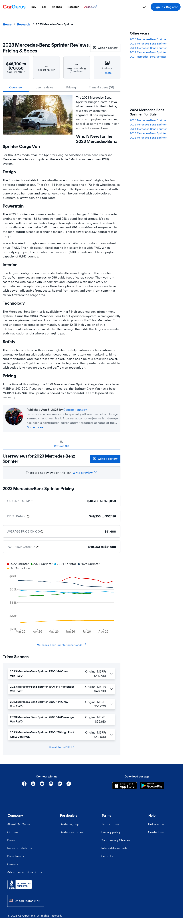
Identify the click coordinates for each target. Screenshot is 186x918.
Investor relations (19, 848)
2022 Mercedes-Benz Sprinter (148, 52)
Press (11, 840)
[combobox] (25, 901)
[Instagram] (51, 785)
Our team (14, 832)
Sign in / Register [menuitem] (165, 7)
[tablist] (61, 87)
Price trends (15, 856)
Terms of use (110, 824)
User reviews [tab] (44, 87)
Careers (12, 864)
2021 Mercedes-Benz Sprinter (148, 56)
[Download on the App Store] (124, 786)
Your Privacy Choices (115, 840)
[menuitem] (34, 7)
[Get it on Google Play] (152, 786)
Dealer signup (69, 824)
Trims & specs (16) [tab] (101, 87)
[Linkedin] (60, 785)
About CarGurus (18, 824)
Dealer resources (71, 832)
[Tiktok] (68, 785)
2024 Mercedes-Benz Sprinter (148, 47)
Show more (35, 427)
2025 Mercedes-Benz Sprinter (148, 43)
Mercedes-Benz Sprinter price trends (59, 644)
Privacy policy (111, 832)
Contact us (156, 832)
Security (107, 856)
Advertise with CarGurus (24, 872)
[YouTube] (42, 785)
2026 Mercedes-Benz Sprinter (148, 39)
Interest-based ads (114, 848)
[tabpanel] (61, 464)
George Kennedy (75, 409)
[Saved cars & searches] (144, 7)
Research (23, 24)
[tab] (61, 444)
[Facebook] (24, 785)
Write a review (108, 47)
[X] (33, 785)
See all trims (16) (59, 746)
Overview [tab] (16, 87)
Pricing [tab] (71, 87)
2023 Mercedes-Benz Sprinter (148, 133)
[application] (61, 598)
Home (7, 24)
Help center (156, 824)
